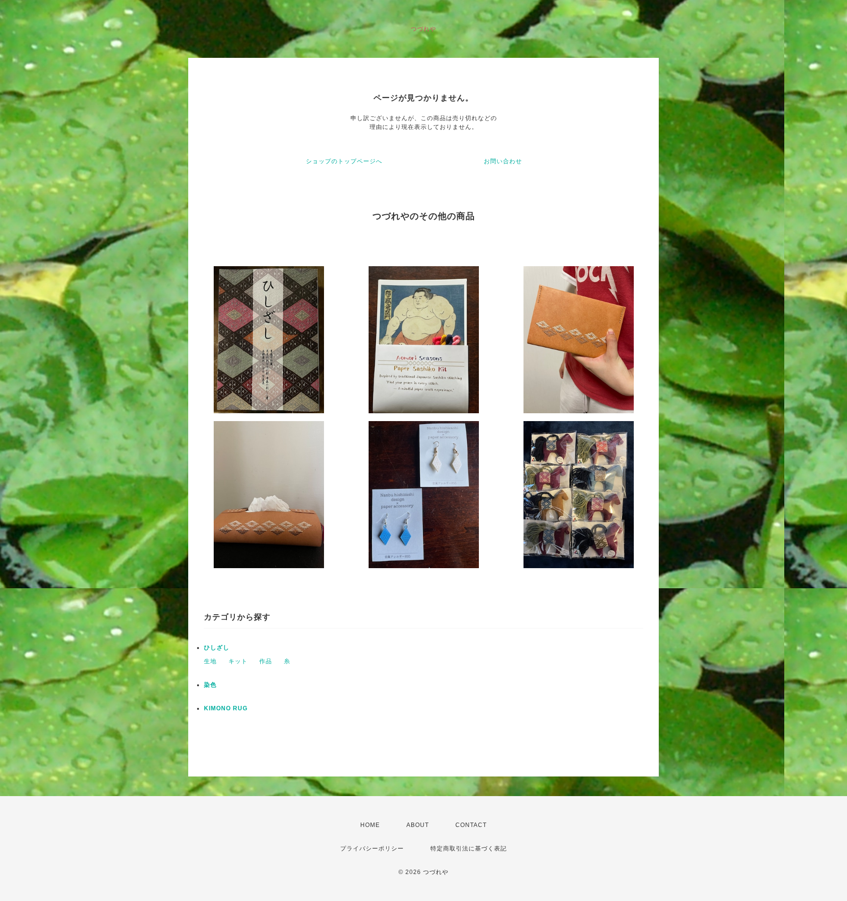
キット (238, 661)
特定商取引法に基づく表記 (468, 848)
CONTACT (471, 825)
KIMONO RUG (226, 708)
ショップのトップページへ (344, 161)
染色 (210, 684)
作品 (265, 661)
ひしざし (216, 647)
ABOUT (417, 825)
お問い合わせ (503, 161)
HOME (370, 825)
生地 (210, 661)
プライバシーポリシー (372, 848)
